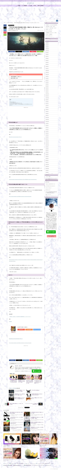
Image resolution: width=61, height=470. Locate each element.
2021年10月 (47, 121)
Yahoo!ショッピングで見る (37, 329)
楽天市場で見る (21, 329)
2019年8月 (47, 172)
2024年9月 (47, 52)
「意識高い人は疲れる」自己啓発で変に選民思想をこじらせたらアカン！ (20, 316)
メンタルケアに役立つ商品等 (42, 463)
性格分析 (6, 465)
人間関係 (19, 5)
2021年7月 (47, 127)
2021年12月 (47, 117)
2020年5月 (47, 154)
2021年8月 (47, 125)
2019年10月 (47, 168)
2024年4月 (47, 62)
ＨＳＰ (50, 465)
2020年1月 (47, 162)
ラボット (49, 463)
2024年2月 (47, 66)
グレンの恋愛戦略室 (24, 5)
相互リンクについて (48, 194)
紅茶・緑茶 (23, 465)
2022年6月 (47, 105)
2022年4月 (47, 109)
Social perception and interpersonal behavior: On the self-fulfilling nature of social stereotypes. (23, 179)
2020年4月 (47, 156)
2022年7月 (47, 103)
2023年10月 (47, 74)
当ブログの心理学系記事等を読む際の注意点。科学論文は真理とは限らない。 (51, 192)
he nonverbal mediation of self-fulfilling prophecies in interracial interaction (20, 196)
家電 (47, 29)
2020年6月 (47, 152)
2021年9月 (47, 123)
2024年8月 (47, 54)
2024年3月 (47, 64)
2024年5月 (47, 60)
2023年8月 (47, 78)
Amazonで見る (29, 329)
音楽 (55, 32)
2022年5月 (47, 107)
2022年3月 (47, 111)
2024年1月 (47, 68)
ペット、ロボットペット (31, 463)
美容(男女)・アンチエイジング (50, 32)
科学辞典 (10, 321)
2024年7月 (47, 56)
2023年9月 (47, 76)
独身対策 (19, 465)
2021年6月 (47, 129)
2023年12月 (47, 70)
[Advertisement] (30, 13)
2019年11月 (47, 166)
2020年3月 (47, 158)
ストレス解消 (30, 5)
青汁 (54, 26)
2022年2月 (47, 113)
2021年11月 (47, 119)
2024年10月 (47, 50)
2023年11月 (47, 72)
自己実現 (34, 5)
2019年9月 (47, 170)
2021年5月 (47, 131)
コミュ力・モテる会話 (17, 463)
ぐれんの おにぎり (41, 30)
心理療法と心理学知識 (40, 5)
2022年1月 (47, 115)
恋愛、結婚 (48, 26)
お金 (51, 26)
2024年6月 (47, 58)
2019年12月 (47, 164)
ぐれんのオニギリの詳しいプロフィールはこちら (51, 236)
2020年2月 (47, 160)
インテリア (50, 29)
